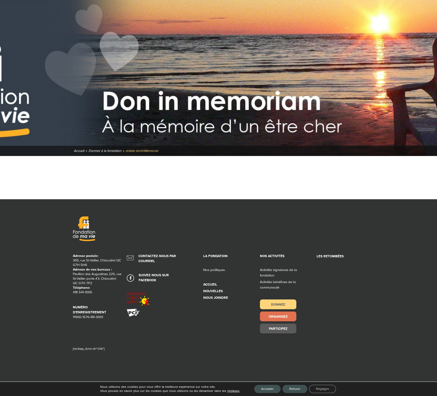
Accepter (267, 389)
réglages (233, 391)
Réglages (322, 389)
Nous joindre (215, 297)
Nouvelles (213, 291)
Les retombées (330, 256)
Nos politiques (214, 270)
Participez (278, 328)
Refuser (294, 389)
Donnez (278, 304)
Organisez (278, 316)
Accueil (210, 284)
